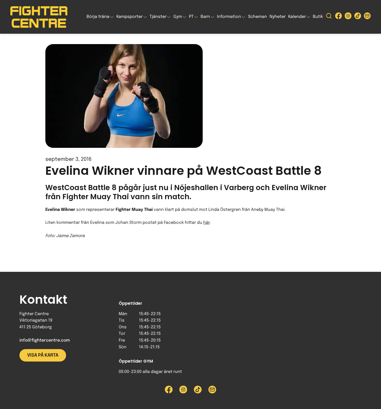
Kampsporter (129, 17)
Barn (205, 17)
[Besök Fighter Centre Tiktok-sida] (357, 17)
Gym (177, 17)
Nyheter (278, 17)
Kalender (297, 17)
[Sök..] (329, 17)
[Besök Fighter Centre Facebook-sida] (338, 17)
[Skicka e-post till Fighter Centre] (367, 17)
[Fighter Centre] (38, 17)
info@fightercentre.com (44, 340)
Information (229, 17)
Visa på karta (42, 355)
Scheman (257, 17)
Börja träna (98, 17)
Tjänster (158, 17)
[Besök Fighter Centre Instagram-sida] (348, 17)
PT (191, 17)
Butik (318, 17)
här (206, 222)
